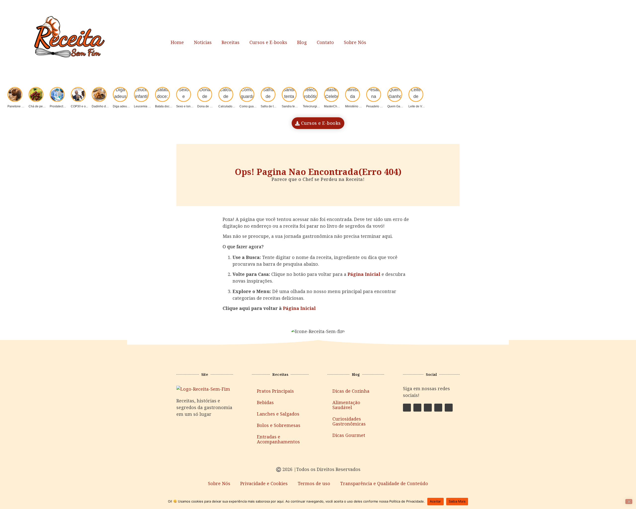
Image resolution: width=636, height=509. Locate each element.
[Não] (628, 501)
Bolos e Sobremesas (278, 425)
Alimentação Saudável (346, 404)
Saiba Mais (457, 501)
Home (177, 42)
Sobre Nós (355, 42)
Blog (302, 42)
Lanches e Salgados (278, 414)
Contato (325, 42)
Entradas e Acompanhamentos (278, 439)
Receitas (230, 42)
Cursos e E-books (268, 42)
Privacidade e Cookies (264, 483)
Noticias (203, 42)
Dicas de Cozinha (350, 391)
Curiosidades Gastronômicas (349, 421)
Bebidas (265, 402)
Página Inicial (299, 308)
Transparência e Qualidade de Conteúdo (384, 483)
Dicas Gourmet (348, 435)
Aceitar (435, 501)
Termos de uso (314, 483)
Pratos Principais (275, 391)
